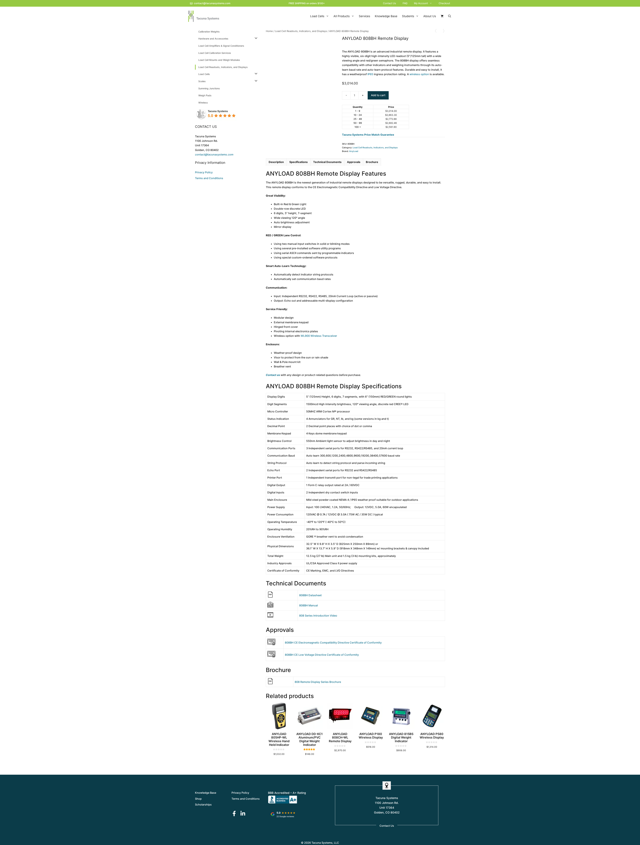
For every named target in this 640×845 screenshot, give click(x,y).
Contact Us (389, 3)
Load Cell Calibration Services (214, 52)
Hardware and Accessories (213, 38)
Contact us (273, 375)
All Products (342, 16)
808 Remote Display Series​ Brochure (318, 682)
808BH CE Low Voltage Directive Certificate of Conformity (322, 654)
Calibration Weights (209, 31)
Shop (198, 798)
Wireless (203, 102)
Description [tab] (276, 162)
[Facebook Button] (234, 813)
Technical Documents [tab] (327, 162)
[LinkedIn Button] (243, 813)
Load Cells (317, 16)
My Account (421, 3)
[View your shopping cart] (442, 16)
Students (408, 16)
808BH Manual (308, 605)
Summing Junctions (209, 88)
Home (269, 31)
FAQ (405, 3)
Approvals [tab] (353, 162)
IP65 (370, 74)
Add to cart (378, 95)
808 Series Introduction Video (318, 615)
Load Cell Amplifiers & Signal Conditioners (221, 45)
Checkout (444, 3)
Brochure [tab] (372, 162)
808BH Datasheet (310, 595)
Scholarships (203, 804)
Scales (202, 81)
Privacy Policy (204, 172)
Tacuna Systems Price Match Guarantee (368, 134)
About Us (429, 16)
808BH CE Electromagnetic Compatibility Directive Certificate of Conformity (333, 642)
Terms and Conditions (209, 178)
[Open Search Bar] (449, 16)
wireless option (419, 74)
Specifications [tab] (298, 162)
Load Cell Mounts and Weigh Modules (219, 59)
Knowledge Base (386, 16)
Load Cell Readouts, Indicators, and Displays (301, 31)
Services (364, 16)
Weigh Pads (205, 95)
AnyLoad (353, 151)
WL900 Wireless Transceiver (319, 335)
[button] (431, 3)
